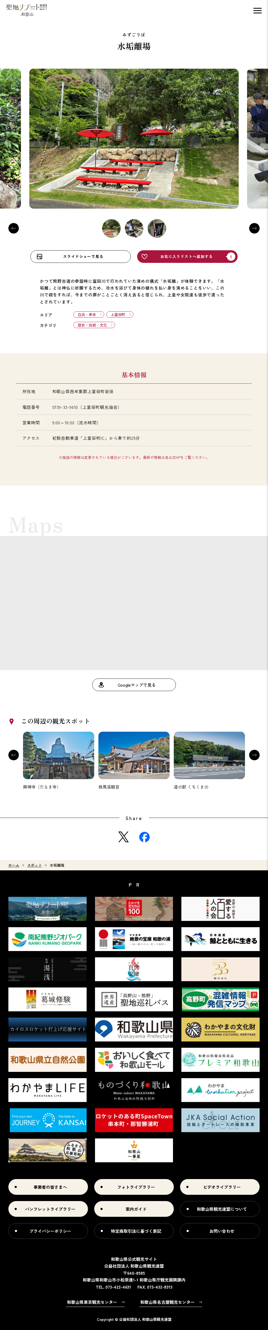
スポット (34, 865)
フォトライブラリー (136, 1187)
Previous (13, 228)
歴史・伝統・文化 (92, 325)
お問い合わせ (221, 1231)
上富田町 (118, 314)
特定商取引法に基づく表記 (136, 1231)
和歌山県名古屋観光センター (167, 1302)
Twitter (123, 837)
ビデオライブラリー (222, 1187)
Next (254, 228)
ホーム (13, 865)
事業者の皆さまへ (50, 1187)
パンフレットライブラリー (50, 1209)
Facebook (144, 837)
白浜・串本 (87, 314)
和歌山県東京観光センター (92, 1302)
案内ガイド (136, 1209)
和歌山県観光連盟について (222, 1209)
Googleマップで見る (137, 685)
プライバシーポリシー (50, 1231)
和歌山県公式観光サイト (26, 10)
